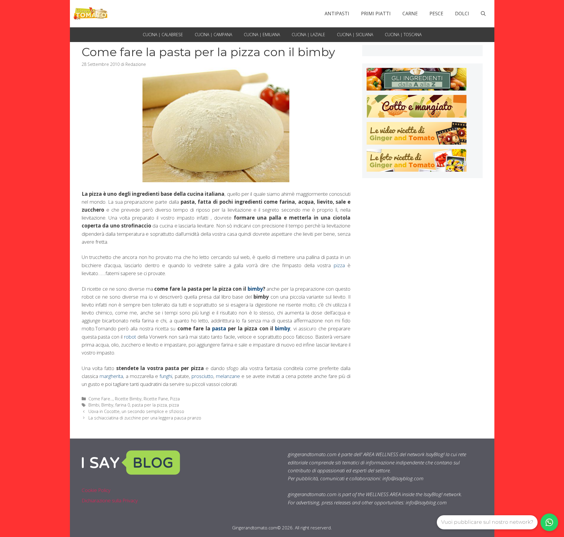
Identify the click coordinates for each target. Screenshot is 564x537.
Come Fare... (100, 399)
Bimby (107, 405)
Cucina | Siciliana (355, 34)
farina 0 (122, 405)
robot (130, 336)
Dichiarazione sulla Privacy (110, 500)
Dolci (462, 13)
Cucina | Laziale (308, 34)
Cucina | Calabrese (163, 34)
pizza (339, 265)
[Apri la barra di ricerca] (483, 13)
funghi (166, 376)
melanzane (228, 376)
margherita (111, 376)
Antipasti (337, 13)
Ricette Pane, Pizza (162, 399)
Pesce (436, 13)
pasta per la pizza (149, 405)
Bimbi (93, 405)
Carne (410, 13)
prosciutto (202, 376)
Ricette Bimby (128, 399)
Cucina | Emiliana (262, 34)
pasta (219, 328)
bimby (255, 288)
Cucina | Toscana (403, 34)
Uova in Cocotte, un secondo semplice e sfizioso (136, 411)
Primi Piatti (376, 13)
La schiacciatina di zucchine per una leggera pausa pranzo (144, 418)
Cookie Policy (96, 490)
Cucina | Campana (213, 34)
